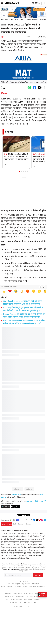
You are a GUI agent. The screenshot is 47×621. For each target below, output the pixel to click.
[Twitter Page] (37, 519)
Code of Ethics (15, 602)
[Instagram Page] (42, 519)
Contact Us (20, 596)
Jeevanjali (35, 583)
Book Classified (29, 586)
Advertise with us (19, 593)
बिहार (5, 164)
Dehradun (29, 524)
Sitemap (37, 599)
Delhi (14, 524)
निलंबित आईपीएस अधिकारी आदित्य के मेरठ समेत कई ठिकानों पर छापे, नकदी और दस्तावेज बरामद (16, 156)
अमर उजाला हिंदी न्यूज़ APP (36, 501)
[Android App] (11, 519)
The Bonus (17, 586)
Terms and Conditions (34, 596)
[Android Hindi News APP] (5, 506)
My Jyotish (26, 583)
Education (14, 19)
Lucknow (21, 524)
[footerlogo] (23, 515)
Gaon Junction (6, 586)
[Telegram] (45, 519)
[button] (19, 171)
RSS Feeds (28, 599)
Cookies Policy (9, 596)
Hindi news (24, 564)
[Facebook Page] (34, 519)
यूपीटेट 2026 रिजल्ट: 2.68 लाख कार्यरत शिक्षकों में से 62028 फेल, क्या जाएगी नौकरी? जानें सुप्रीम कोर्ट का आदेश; (23, 547)
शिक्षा (41, 37)
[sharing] (44, 87)
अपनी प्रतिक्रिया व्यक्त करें (9, 287)
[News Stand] (17, 519)
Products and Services (14, 599)
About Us (8, 593)
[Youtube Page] (39, 519)
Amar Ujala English (13, 583)
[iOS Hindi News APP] (15, 506)
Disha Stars (41, 586)
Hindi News (4, 19)
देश (34, 166)
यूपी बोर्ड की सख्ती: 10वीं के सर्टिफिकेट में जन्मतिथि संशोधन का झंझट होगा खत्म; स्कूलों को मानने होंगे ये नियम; (23, 539)
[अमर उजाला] (12, 3)
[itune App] (14, 519)
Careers (30, 593)
